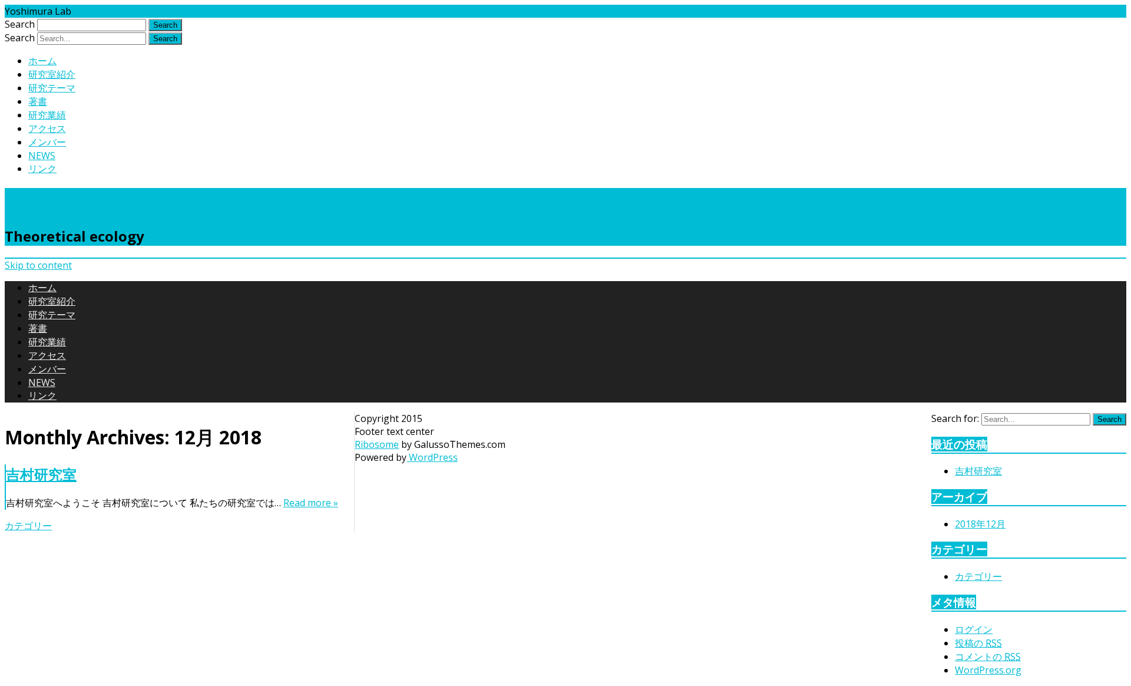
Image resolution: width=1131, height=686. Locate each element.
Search (20, 24)
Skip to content (38, 265)
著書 (37, 101)
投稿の (978, 642)
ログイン (974, 629)
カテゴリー (28, 525)
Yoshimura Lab (73, 200)
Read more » (310, 502)
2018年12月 (980, 523)
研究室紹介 (51, 74)
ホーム (42, 60)
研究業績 (47, 114)
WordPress (432, 457)
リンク (42, 168)
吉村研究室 (41, 474)
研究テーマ (51, 87)
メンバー (47, 142)
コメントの (988, 656)
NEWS (41, 155)
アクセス (47, 128)
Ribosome (377, 444)
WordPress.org (988, 670)
